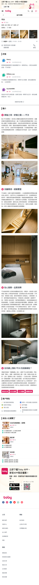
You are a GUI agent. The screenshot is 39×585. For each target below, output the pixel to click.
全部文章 (4, 561)
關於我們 (4, 520)
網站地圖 (4, 577)
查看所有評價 (18, 102)
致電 (34, 47)
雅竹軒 (12, 437)
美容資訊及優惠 (6, 557)
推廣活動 (4, 573)
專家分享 (4, 565)
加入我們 (4, 532)
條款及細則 (5, 528)
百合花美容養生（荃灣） (18, 423)
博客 (3, 540)
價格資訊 (4, 553)
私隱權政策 (5, 536)
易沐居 (12, 452)
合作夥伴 (4, 569)
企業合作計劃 (23, 524)
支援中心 (4, 524)
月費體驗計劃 (23, 528)
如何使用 (22, 520)
